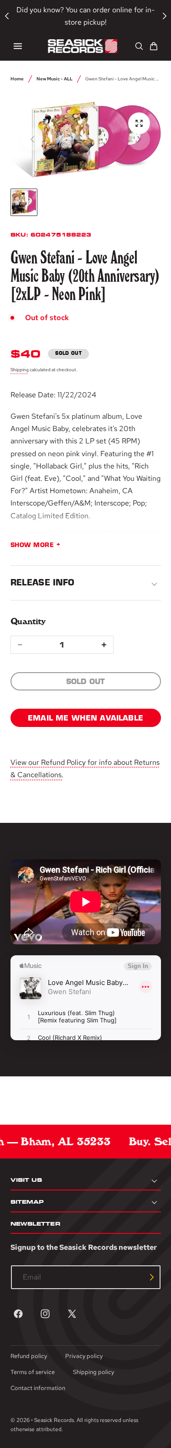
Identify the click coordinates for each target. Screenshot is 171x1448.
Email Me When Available (85, 717)
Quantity (28, 621)
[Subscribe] (152, 1277)
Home (17, 78)
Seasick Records (54, 1420)
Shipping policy (93, 1372)
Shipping (19, 369)
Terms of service (32, 1372)
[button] (17, 46)
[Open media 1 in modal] (139, 123)
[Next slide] (139, 139)
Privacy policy (84, 1356)
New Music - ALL (54, 78)
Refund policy (28, 1356)
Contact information (37, 1388)
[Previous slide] (32, 139)
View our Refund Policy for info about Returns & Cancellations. (85, 768)
